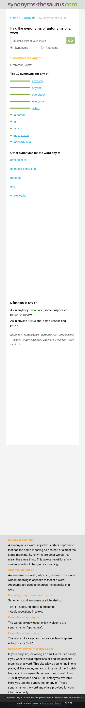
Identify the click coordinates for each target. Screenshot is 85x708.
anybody (37, 81)
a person (20, 115)
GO (70, 40)
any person (21, 135)
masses (15, 177)
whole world (18, 195)
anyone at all (18, 159)
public (36, 108)
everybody (39, 94)
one (12, 186)
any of (18, 128)
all (15, 121)
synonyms (33, 28)
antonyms (55, 28)
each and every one (23, 168)
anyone (37, 87)
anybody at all (23, 142)
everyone (38, 101)
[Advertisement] (42, 250)
